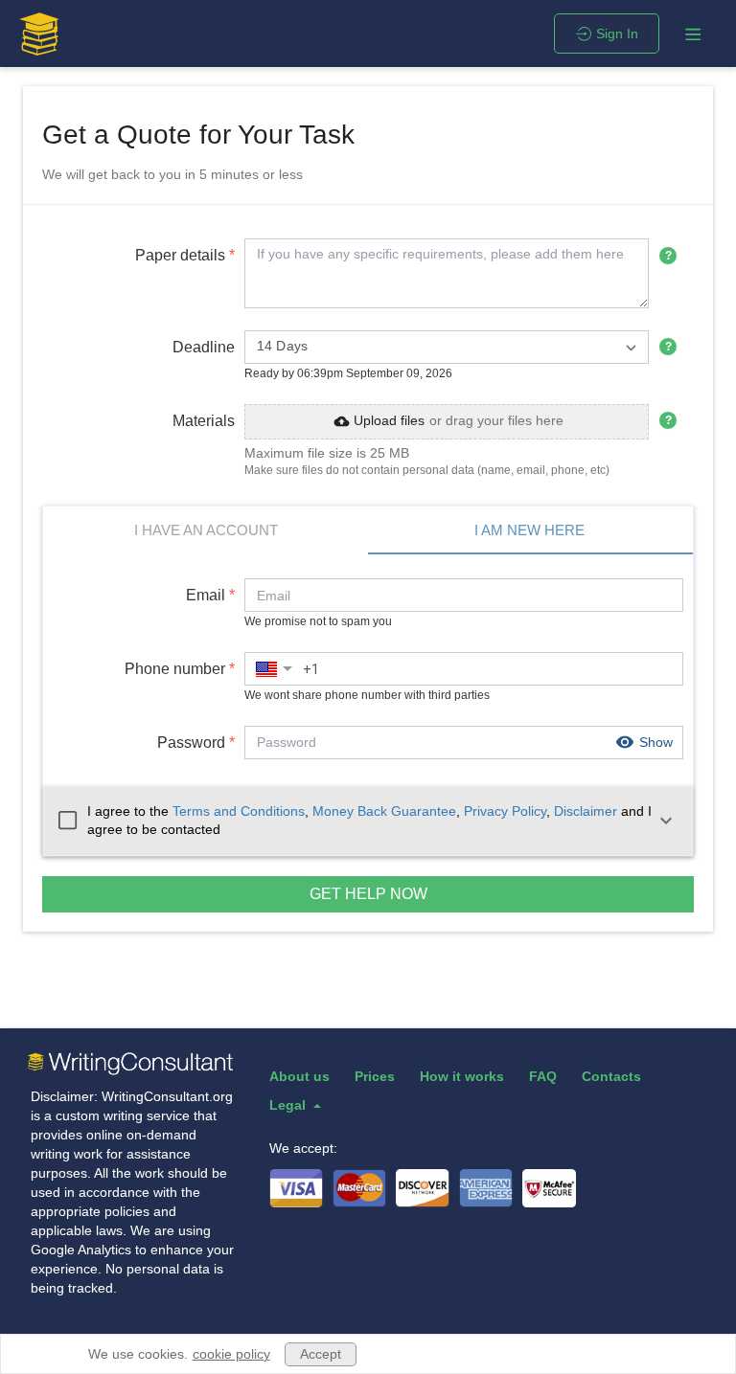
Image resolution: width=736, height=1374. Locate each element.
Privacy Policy (505, 811)
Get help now (368, 894)
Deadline (203, 347)
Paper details (185, 255)
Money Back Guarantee (384, 811)
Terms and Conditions (238, 811)
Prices (375, 1076)
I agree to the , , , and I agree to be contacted (369, 820)
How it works (462, 1076)
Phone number (180, 669)
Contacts (611, 1076)
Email (210, 595)
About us (299, 1076)
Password (196, 742)
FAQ (543, 1076)
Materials (203, 421)
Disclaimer (585, 811)
